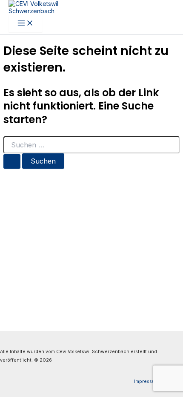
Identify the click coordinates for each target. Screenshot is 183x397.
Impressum (146, 381)
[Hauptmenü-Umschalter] (26, 23)
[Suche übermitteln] (11, 161)
